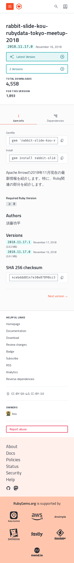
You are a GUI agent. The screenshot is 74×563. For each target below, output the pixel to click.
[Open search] (56, 6)
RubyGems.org (24, 503)
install (9, 150)
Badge (10, 351)
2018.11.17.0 (19, 252)
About (11, 446)
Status (12, 466)
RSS (8, 365)
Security (13, 472)
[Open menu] (10, 6)
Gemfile (10, 133)
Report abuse (18, 429)
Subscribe (12, 358)
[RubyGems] (19, 6)
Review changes (16, 344)
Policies (13, 459)
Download (12, 337)
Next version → (58, 296)
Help (10, 479)
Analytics (12, 372)
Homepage (13, 324)
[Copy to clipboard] (62, 140)
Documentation (16, 330)
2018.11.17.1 (19, 242)
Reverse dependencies (20, 379)
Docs (10, 453)
